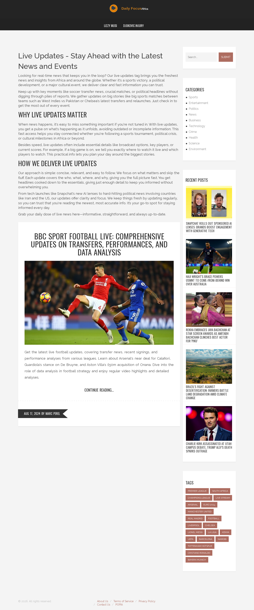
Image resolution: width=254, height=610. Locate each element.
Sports (193, 97)
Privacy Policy (147, 601)
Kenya (225, 532)
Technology (197, 126)
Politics (194, 109)
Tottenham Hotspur (200, 546)
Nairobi (222, 539)
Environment (197, 149)
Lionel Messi (195, 532)
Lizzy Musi (110, 26)
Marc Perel (53, 413)
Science (194, 143)
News (193, 114)
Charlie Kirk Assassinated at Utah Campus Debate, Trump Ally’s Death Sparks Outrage (209, 447)
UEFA (190, 539)
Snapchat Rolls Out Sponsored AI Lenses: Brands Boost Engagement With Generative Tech (209, 227)
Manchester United (199, 511)
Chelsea (210, 525)
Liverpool (194, 525)
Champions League (199, 498)
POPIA (119, 604)
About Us (102, 601)
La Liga (212, 532)
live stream (223, 498)
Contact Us (103, 604)
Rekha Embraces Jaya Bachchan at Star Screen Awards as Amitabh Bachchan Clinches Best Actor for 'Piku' (208, 335)
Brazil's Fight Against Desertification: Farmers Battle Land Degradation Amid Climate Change (207, 392)
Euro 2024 (209, 504)
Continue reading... (99, 390)
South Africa (220, 491)
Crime (193, 132)
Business (195, 120)
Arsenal (193, 504)
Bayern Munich (197, 559)
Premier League (197, 491)
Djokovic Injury (133, 26)
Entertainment (198, 103)
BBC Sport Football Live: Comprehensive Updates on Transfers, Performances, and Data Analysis (99, 244)
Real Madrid (195, 518)
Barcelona (205, 539)
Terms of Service (123, 601)
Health (193, 137)
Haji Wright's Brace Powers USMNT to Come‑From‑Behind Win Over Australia (208, 280)
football (213, 518)
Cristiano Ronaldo (199, 553)
